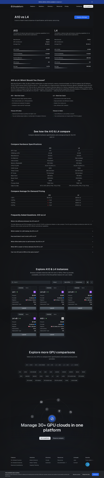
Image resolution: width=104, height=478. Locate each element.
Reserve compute (58, 438)
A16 (40, 372)
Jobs (75, 460)
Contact (76, 462)
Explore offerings (82, 17)
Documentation (61, 462)
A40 (51, 372)
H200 (47, 376)
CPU (21, 376)
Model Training (33, 462)
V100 (66, 380)
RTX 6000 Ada (48, 380)
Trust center (88, 460)
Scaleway (31, 297)
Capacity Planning (34, 465)
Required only (86, 474)
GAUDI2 (27, 376)
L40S (63, 376)
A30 (45, 372)
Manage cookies (76, 474)
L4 (13, 292)
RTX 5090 (29, 380)
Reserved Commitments (17, 465)
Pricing (66, 6)
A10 (41, 318)
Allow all (95, 474)
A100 (25, 372)
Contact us (79, 6)
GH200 (35, 376)
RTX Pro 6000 (58, 380)
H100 (41, 376)
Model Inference (34, 460)
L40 (57, 376)
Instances (48, 462)
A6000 (71, 372)
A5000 (64, 372)
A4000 (57, 372)
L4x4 (70, 292)
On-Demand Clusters (16, 460)
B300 (83, 372)
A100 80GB (33, 372)
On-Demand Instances (16, 462)
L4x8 (14, 318)
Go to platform (88, 6)
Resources (59, 6)
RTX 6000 (38, 380)
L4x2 (42, 292)
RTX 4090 (81, 376)
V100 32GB (74, 380)
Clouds (47, 460)
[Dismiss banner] (92, 2)
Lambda (60, 324)
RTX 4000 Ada (71, 376)
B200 (77, 372)
